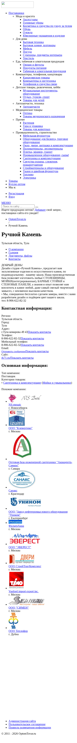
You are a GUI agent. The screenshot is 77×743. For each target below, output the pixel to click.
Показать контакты (39, 331)
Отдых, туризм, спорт (36, 96)
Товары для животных (36, 129)
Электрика (29, 177)
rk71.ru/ (5, 357)
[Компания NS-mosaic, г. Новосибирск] (26, 401)
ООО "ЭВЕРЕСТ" (20, 547)
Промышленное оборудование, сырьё (46, 155)
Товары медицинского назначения (44, 116)
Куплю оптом (17, 184)
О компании (16, 249)
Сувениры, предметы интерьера (42, 55)
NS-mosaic (15, 404)
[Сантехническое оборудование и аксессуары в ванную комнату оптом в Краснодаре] (22, 487)
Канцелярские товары (36, 77)
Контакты (15, 258)
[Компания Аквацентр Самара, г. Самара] (22, 458)
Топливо (28, 174)
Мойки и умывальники (57, 382)
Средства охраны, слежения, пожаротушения (40, 163)
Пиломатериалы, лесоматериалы (43, 148)
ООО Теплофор (18, 631)
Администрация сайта (22, 721)
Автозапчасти (31, 106)
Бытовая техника (33, 42)
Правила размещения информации (30, 727)
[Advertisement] (38, 677)
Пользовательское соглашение (27, 724)
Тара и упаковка (33, 126)
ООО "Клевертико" (21, 428)
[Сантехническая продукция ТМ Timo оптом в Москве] (16, 588)
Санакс (13, 490)
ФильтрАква (16, 525)
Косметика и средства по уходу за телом (47, 25)
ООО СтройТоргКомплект (25, 566)
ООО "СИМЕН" (19, 607)
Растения (28, 122)
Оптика (27, 113)
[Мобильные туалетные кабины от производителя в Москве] (25, 544)
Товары (13, 180)
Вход (12, 196)
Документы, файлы (20, 255)
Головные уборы (33, 22)
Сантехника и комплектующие (42, 158)
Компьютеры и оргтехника (39, 80)
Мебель (27, 48)
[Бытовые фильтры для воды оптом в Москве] (15, 522)
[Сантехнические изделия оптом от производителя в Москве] (26, 604)
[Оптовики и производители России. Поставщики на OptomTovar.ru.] (17, 6)
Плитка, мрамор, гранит (37, 151)
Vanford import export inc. (23, 591)
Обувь (26, 29)
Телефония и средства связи (40, 84)
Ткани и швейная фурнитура (40, 171)
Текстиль (28, 58)
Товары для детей (33, 100)
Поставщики (16, 13)
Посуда (27, 51)
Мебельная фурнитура (36, 135)
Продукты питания (34, 67)
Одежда (27, 32)
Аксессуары (30, 19)
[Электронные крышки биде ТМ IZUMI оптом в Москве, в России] (17, 424)
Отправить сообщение (13, 351)
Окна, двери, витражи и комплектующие (48, 145)
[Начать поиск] (36, 207)
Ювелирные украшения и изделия (44, 35)
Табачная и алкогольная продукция (44, 71)
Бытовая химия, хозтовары (39, 45)
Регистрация (16, 193)
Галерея (13, 252)
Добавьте (40, 209)
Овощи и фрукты (33, 64)
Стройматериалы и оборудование (43, 168)
